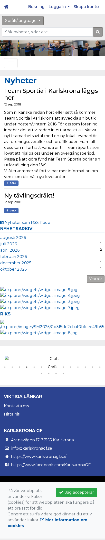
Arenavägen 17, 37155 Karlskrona (42, 440)
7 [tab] (48, 367)
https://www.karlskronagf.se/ (38, 456)
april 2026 (9, 250)
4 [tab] (26, 367)
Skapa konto (86, 6)
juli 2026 (8, 244)
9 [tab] (63, 367)
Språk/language (21, 20)
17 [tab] (56, 373)
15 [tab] (41, 373)
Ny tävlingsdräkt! (29, 195)
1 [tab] (4, 367)
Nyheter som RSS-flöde (27, 222)
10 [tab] (70, 367)
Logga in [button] (57, 6)
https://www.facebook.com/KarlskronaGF (51, 465)
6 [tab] (41, 367)
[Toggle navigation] (11, 63)
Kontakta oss (16, 406)
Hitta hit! (12, 414)
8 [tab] (56, 367)
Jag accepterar (78, 492)
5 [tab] (34, 367)
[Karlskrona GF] (49, 49)
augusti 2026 (13, 237)
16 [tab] (48, 373)
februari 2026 (13, 256)
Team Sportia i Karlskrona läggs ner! (51, 94)
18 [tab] (63, 373)
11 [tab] (78, 367)
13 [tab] (92, 367)
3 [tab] (19, 367)
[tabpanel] (52, 361)
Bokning (36, 6)
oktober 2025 (13, 269)
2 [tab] (12, 367)
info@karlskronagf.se (31, 448)
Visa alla (95, 279)
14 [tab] (99, 367)
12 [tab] (85, 367)
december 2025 (15, 263)
